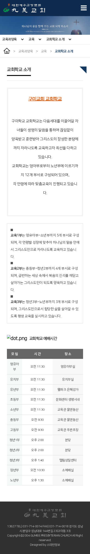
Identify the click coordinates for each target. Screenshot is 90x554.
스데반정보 (53, 544)
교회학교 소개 (55, 39)
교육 (31, 39)
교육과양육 (9, 39)
